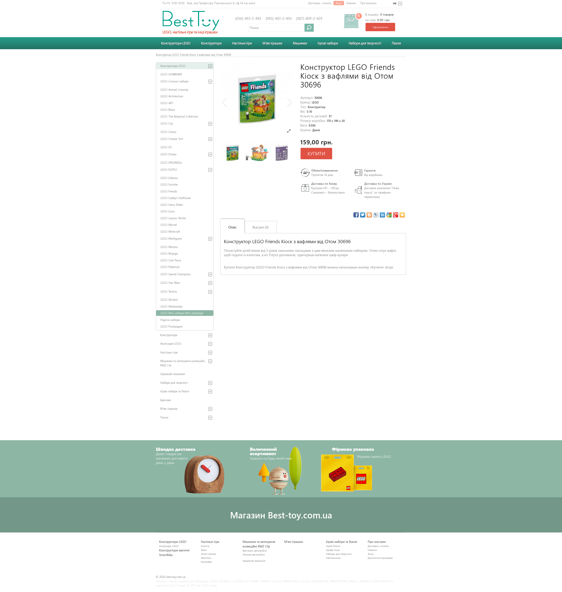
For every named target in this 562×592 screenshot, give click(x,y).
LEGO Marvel (168, 224)
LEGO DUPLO (168, 169)
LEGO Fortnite (169, 184)
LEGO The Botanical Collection (179, 116)
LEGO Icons (167, 211)
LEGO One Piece (170, 260)
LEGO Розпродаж (171, 326)
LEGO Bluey (167, 109)
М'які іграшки (168, 408)
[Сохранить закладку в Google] (389, 214)
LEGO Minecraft (170, 231)
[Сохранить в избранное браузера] (402, 214)
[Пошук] (309, 28)
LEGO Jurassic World (173, 218)
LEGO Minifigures (171, 238)
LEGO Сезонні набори (174, 81)
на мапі (249, 3)
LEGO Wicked (168, 299)
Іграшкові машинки (172, 374)
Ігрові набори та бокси (174, 391)
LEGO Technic (168, 291)
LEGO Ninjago (169, 253)
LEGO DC (166, 147)
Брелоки (165, 400)
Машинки (300, 43)
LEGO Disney (168, 154)
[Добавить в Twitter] (362, 214)
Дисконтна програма (380, 557)
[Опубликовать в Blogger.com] (369, 214)
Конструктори (211, 43)
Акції (339, 3)
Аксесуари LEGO (170, 343)
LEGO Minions (169, 247)
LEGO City (166, 123)
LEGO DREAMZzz (171, 162)
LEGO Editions (169, 178)
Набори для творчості (365, 43)
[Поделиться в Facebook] (356, 214)
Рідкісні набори (170, 320)
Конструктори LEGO (175, 43)
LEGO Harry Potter (171, 204)
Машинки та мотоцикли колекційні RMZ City (182, 363)
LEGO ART (166, 103)
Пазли (396, 43)
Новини (351, 3)
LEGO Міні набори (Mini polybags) (181, 313)
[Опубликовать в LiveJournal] (375, 214)
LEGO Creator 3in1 (171, 139)
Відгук (237, 280)
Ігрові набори (328, 43)
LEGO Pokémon (170, 267)
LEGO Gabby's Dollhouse (175, 198)
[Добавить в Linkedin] (382, 214)
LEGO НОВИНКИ (171, 74)
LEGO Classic (168, 132)
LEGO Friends (168, 191)
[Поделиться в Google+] (395, 214)
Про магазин (368, 3)
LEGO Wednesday (171, 306)
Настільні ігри (242, 43)
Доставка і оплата (319, 3)
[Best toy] (191, 20)
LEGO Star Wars (170, 282)
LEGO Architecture (171, 96)
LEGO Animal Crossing (174, 89)
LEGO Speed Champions (175, 274)
